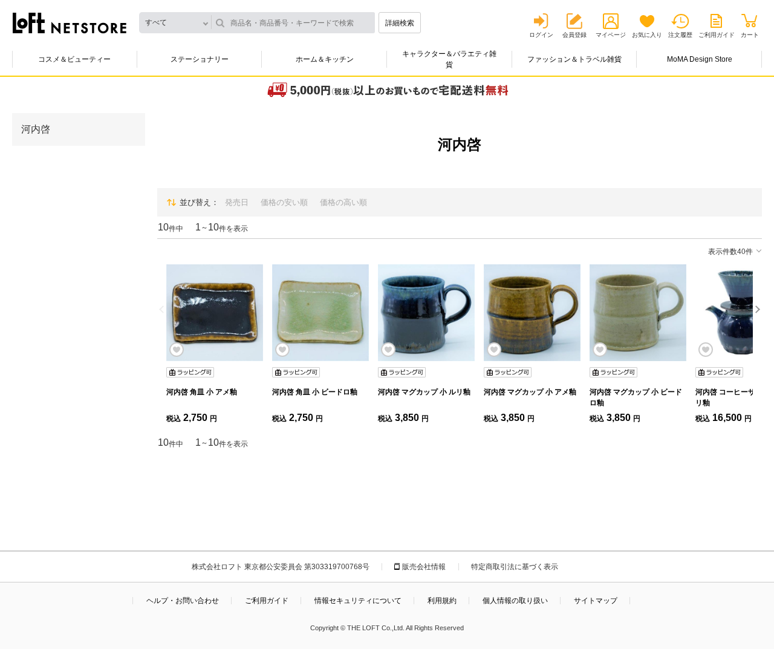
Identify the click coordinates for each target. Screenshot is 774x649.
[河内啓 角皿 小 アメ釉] (214, 312)
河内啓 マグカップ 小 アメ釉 (530, 392)
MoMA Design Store (699, 59)
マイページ (611, 34)
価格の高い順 (343, 202)
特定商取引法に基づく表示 (514, 566)
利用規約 (442, 600)
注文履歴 (680, 34)
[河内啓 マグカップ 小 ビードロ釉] (638, 312)
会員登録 (574, 34)
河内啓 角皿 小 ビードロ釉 (314, 392)
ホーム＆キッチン (325, 59)
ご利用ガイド (716, 34)
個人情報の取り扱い (515, 600)
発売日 (237, 202)
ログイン (541, 34)
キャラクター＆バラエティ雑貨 (449, 59)
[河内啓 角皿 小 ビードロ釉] (320, 312)
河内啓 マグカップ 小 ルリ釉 (424, 392)
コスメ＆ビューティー (74, 59)
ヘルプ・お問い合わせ (182, 600)
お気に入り (647, 34)
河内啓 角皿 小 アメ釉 (201, 392)
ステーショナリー (200, 59)
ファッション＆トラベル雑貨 (574, 59)
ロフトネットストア (69, 23)
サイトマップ (595, 600)
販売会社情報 (424, 566)
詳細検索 (399, 23)
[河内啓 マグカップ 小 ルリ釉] (426, 312)
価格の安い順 (284, 202)
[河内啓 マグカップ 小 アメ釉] (532, 312)
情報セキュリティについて (358, 600)
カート (750, 34)
